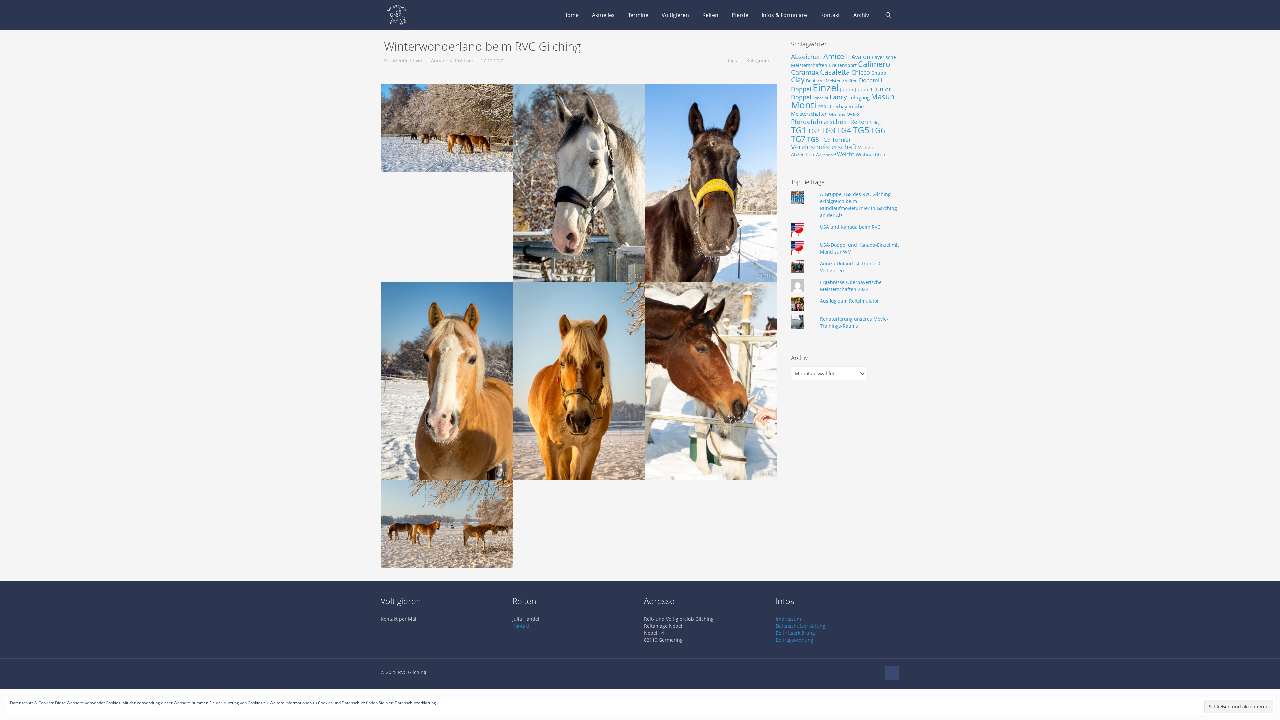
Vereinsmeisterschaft (824, 146)
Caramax (805, 72)
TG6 (878, 130)
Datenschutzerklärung (800, 626)
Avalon (860, 56)
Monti (803, 104)
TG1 (798, 130)
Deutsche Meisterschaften (832, 81)
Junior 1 (864, 89)
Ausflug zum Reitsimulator (849, 301)
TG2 (814, 130)
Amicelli (836, 56)
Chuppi (879, 73)
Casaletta (835, 72)
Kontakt (520, 626)
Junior (847, 89)
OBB (822, 106)
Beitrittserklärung (795, 633)
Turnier (841, 139)
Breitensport (843, 65)
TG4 (844, 130)
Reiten (859, 121)
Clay (798, 79)
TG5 (861, 130)
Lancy (838, 97)
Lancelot (820, 97)
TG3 (828, 130)
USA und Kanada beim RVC (850, 227)
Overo (853, 114)
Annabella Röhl (448, 60)
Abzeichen (806, 56)
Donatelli (870, 80)
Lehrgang (859, 97)
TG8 (813, 139)
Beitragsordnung (794, 640)
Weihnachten (870, 154)
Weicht (845, 154)
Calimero (874, 64)
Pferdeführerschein (820, 121)
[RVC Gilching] (397, 15)
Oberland (837, 114)
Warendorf (826, 154)
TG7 (798, 138)
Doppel (801, 89)
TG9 (825, 139)
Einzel (826, 87)
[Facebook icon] (876, 672)
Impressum (788, 619)
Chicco (860, 72)
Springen (877, 122)
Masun (883, 96)
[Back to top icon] (892, 673)
